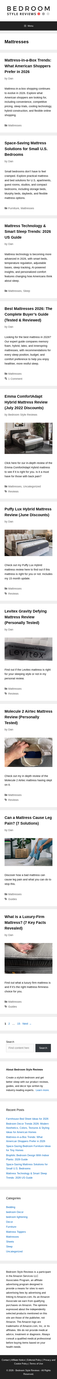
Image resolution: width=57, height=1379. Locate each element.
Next (27, 1023)
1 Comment (15, 378)
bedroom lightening (17, 1217)
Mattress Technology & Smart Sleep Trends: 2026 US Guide (28, 231)
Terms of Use (36, 1363)
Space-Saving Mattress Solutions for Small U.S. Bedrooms (26, 149)
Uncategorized (32, 486)
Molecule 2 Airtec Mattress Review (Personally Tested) (28, 717)
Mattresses (15, 125)
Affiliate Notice (18, 1360)
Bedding (10, 1207)
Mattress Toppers (16, 1231)
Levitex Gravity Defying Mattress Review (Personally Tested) (26, 617)
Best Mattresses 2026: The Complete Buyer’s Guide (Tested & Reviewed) (28, 314)
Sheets (10, 1241)
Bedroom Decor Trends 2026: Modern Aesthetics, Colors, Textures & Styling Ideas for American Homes (27, 1127)
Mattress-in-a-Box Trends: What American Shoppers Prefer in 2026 (28, 66)
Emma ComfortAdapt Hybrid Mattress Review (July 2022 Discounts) (26, 402)
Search (10, 1041)
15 (19, 1023)
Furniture (13, 208)
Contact (5, 1360)
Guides (12, 899)
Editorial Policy (34, 1360)
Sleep (26, 290)
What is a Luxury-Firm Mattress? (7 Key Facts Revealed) (25, 922)
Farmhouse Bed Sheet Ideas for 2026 (27, 1118)
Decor (9, 1221)
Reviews (13, 491)
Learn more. (42, 1090)
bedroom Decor (15, 1212)
